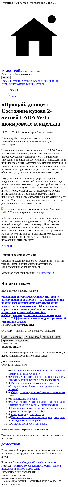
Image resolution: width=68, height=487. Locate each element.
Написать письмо (13, 474)
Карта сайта (33, 468)
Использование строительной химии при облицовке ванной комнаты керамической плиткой (34, 386)
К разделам (46, 272)
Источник (7, 245)
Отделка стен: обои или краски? (30, 423)
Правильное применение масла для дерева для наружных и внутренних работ (37, 409)
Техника (31, 83)
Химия (5, 83)
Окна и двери (50, 80)
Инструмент (17, 83)
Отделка (27, 80)
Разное (40, 83)
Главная (6, 80)
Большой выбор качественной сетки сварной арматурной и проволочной (36, 372)
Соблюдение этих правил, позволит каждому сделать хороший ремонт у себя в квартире (36, 378)
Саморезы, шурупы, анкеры (27, 414)
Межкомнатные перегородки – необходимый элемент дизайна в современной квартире (36, 403)
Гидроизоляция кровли (25, 398)
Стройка (17, 80)
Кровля (37, 80)
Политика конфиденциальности (31, 465)
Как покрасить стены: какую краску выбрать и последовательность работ (36, 419)
